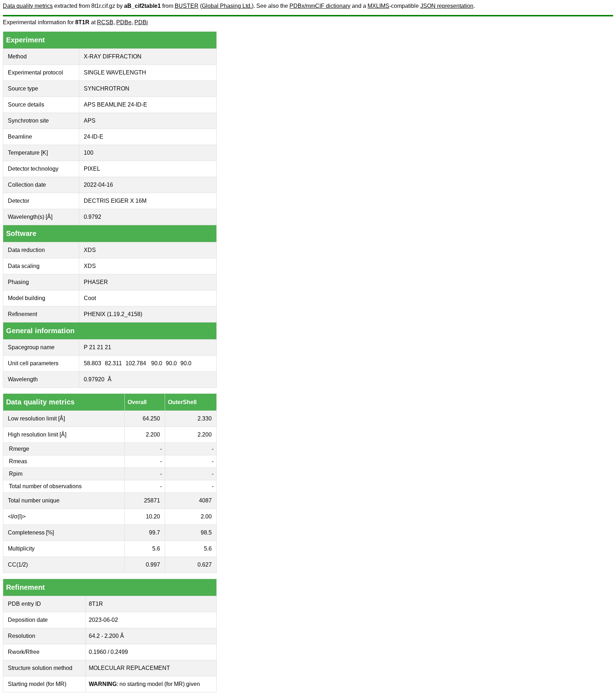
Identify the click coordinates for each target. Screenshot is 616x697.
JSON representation (446, 6)
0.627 (204, 565)
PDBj (141, 22)
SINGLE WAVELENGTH (115, 72)
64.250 (151, 418)
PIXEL (92, 169)
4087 (205, 500)
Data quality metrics (28, 6)
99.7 (154, 533)
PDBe (124, 22)
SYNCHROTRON (106, 89)
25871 (152, 500)
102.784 (135, 363)
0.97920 (94, 379)
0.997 (153, 565)
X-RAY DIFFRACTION (113, 56)
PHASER (96, 282)
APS (90, 121)
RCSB (105, 22)
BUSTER (187, 6)
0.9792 (92, 217)
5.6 (156, 549)
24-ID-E (93, 137)
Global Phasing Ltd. (227, 6)
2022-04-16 (98, 185)
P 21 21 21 (97, 347)
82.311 (113, 363)
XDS (90, 250)
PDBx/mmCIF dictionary (319, 6)
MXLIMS (378, 6)
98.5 (206, 533)
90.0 (156, 363)
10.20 (153, 516)
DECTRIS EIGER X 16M (115, 201)
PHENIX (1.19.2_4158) (113, 314)
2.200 (153, 435)
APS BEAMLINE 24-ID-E (115, 105)
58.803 (92, 363)
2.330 (204, 418)
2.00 (206, 516)
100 (88, 153)
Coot (90, 298)
